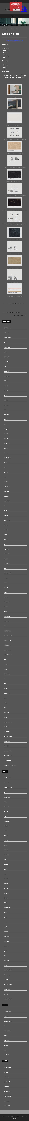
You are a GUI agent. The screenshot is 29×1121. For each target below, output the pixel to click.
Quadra (6, 390)
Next (5, 409)
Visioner (6, 606)
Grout (5, 477)
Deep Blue (6, 491)
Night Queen (7, 630)
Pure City (6, 746)
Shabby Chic (7, 457)
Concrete (6, 433)
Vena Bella (6, 357)
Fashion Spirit (7, 640)
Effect (5, 544)
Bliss (5, 659)
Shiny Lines (7, 741)
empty (16, 1)
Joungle (6, 472)
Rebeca (5, 385)
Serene (5, 529)
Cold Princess (7, 650)
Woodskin (6, 731)
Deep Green (7, 486)
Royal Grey (6, 376)
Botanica (6, 448)
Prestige (6, 400)
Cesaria (6, 438)
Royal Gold (6, 371)
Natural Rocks (7, 573)
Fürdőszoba (16, 303)
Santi (5, 366)
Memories (6, 693)
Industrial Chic (8, 751)
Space (5, 702)
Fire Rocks (6, 726)
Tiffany (5, 453)
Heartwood (7, 616)
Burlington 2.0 (7, 1091)
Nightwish (6, 563)
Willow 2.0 (6, 1101)
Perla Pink (6, 462)
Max (5, 342)
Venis (5, 352)
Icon (5, 424)
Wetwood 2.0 (7, 1105)
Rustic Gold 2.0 (8, 1096)
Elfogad (16, 9)
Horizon (6, 587)
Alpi (5, 505)
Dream (5, 664)
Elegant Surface (19, 315)
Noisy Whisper (8, 654)
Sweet (5, 698)
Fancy (5, 669)
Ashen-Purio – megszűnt (12, 312)
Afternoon (6, 554)
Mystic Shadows (8, 626)
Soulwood (6, 621)
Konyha (22, 303)
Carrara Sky (7, 443)
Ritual (5, 582)
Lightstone (7, 520)
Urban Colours (8, 722)
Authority (6, 602)
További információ (16, 7)
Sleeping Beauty (8, 635)
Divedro (6, 481)
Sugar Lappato (8, 337)
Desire (5, 592)
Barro (5, 717)
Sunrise (6, 558)
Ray (5, 568)
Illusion (6, 688)
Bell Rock (6, 496)
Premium (6, 405)
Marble (6, 419)
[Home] (3, 29)
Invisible (6, 597)
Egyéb (10, 303)
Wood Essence (7, 328)
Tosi (5, 707)
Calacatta (6, 712)
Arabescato (7, 501)
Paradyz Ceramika (16, 1116)
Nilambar (14, 1118)
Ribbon (6, 381)
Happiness (6, 674)
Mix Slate (6, 414)
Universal (6, 332)
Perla (5, 467)
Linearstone (7, 510)
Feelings (6, 539)
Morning (6, 525)
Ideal (5, 683)
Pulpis (5, 395)
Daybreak (6, 549)
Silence (5, 534)
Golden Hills (8, 760)
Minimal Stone (8, 736)
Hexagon (6, 429)
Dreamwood (7, 347)
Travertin (6, 361)
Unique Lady (7, 645)
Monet (5, 611)
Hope (5, 678)
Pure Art (6, 578)
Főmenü (16, 16)
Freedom (6, 515)
